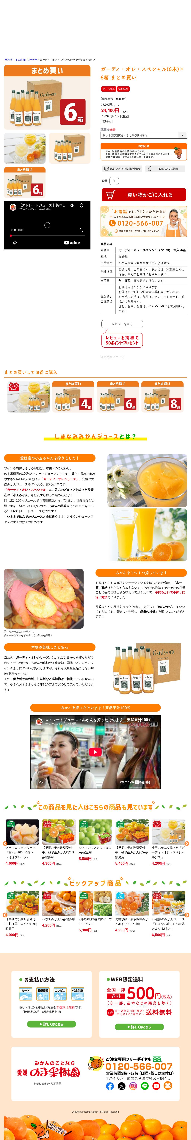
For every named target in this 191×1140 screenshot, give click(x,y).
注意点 (108, 129)
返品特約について (112, 357)
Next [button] (186, 843)
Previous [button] (4, 843)
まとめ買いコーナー (26, 59)
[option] (22, 843)
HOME (8, 59)
